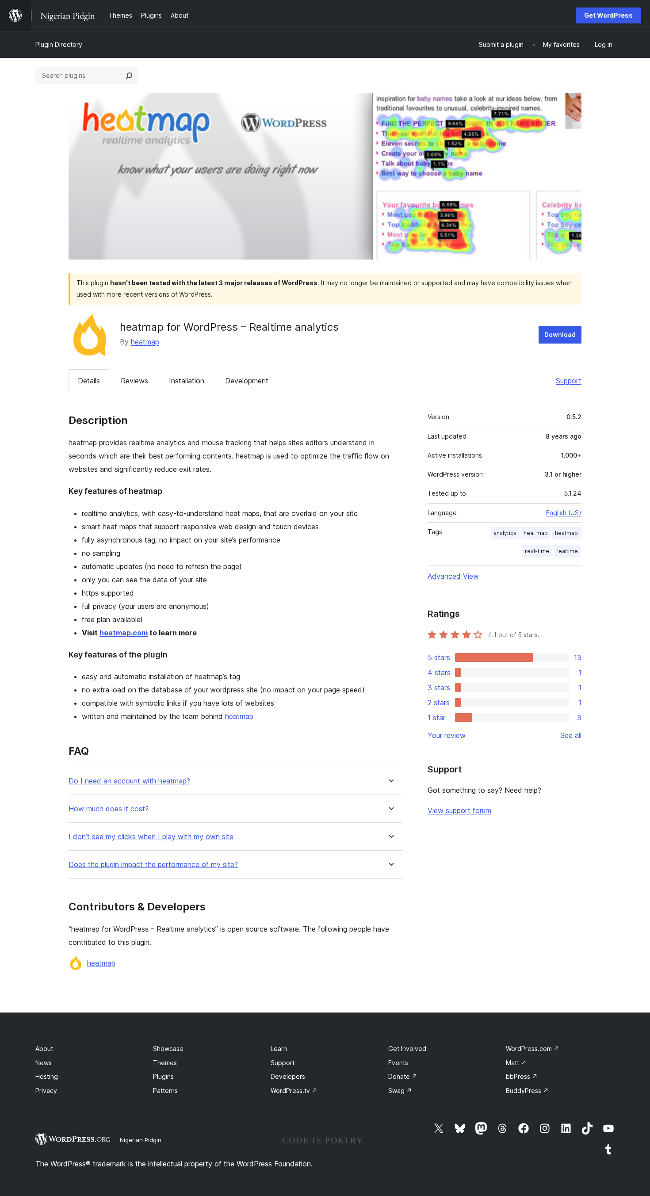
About (44, 1048)
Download (560, 334)
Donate (402, 1076)
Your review (447, 735)
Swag (400, 1090)
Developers (288, 1076)
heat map (536, 533)
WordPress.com (532, 1048)
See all (570, 735)
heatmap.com (123, 632)
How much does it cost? (109, 809)
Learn (279, 1048)
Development (246, 380)
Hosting (46, 1076)
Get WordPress (608, 15)
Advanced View (453, 576)
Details (89, 380)
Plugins (163, 1076)
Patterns (165, 1090)
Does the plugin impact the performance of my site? (153, 864)
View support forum (459, 810)
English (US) (563, 512)
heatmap (145, 341)
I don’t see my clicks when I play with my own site (151, 837)
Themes (165, 1062)
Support (568, 380)
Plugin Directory (58, 44)
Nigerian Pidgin (140, 1139)
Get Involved (407, 1048)
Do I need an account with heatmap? (129, 781)
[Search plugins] (129, 75)
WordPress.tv (294, 1090)
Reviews (134, 380)
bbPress (522, 1076)
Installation (186, 380)
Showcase (168, 1048)
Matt (516, 1062)
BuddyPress (527, 1090)
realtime (567, 551)
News (43, 1062)
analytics (504, 533)
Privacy (46, 1090)
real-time (537, 551)
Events (398, 1062)
